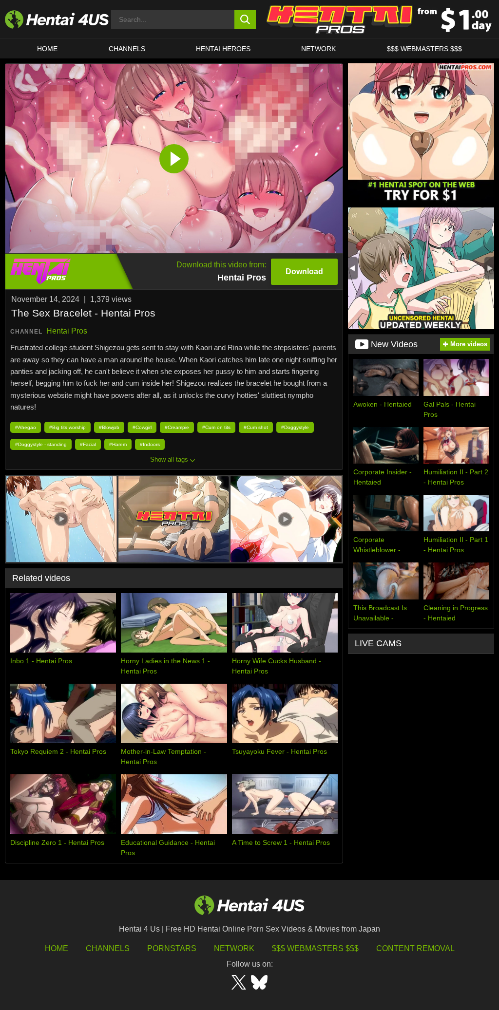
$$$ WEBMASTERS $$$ (424, 49)
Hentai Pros (66, 331)
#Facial (88, 444)
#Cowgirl (142, 427)
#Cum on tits (216, 427)
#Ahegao (25, 427)
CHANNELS (127, 49)
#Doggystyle (295, 427)
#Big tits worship (67, 427)
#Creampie (177, 427)
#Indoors (150, 444)
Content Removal (415, 948)
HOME (47, 49)
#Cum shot (256, 427)
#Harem (118, 444)
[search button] (245, 19)
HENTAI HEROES (223, 49)
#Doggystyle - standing (41, 444)
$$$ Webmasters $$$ (315, 948)
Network (318, 49)
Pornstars (171, 948)
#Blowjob (109, 427)
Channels (108, 948)
